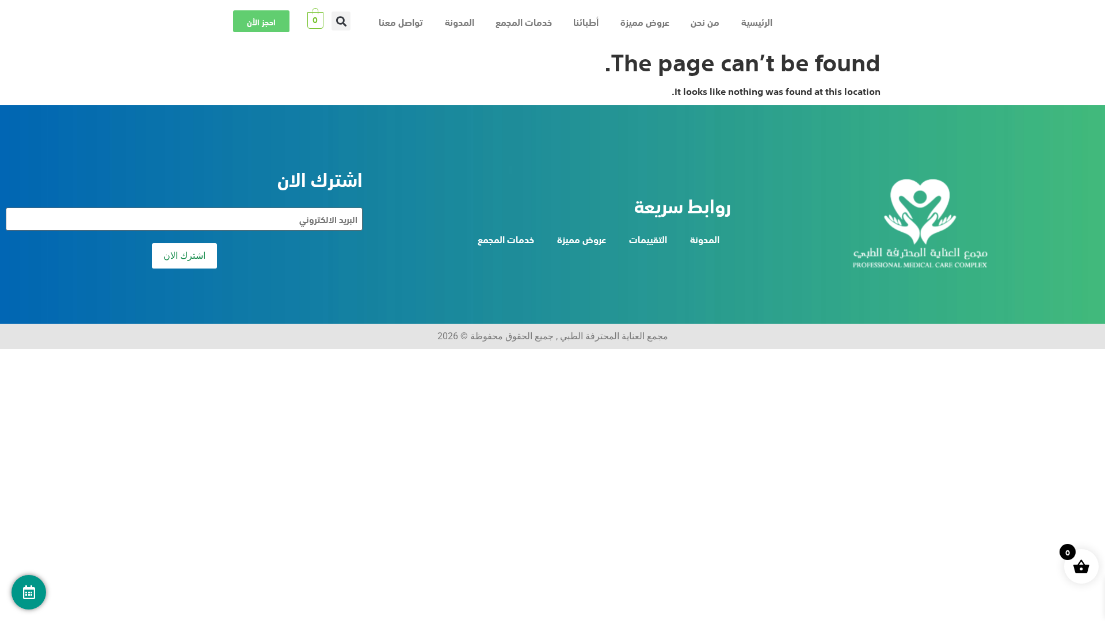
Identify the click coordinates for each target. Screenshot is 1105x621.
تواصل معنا (401, 21)
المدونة (459, 21)
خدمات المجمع (524, 21)
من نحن (705, 21)
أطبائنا (586, 21)
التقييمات (648, 238)
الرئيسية (756, 21)
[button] (341, 21)
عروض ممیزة (644, 21)
